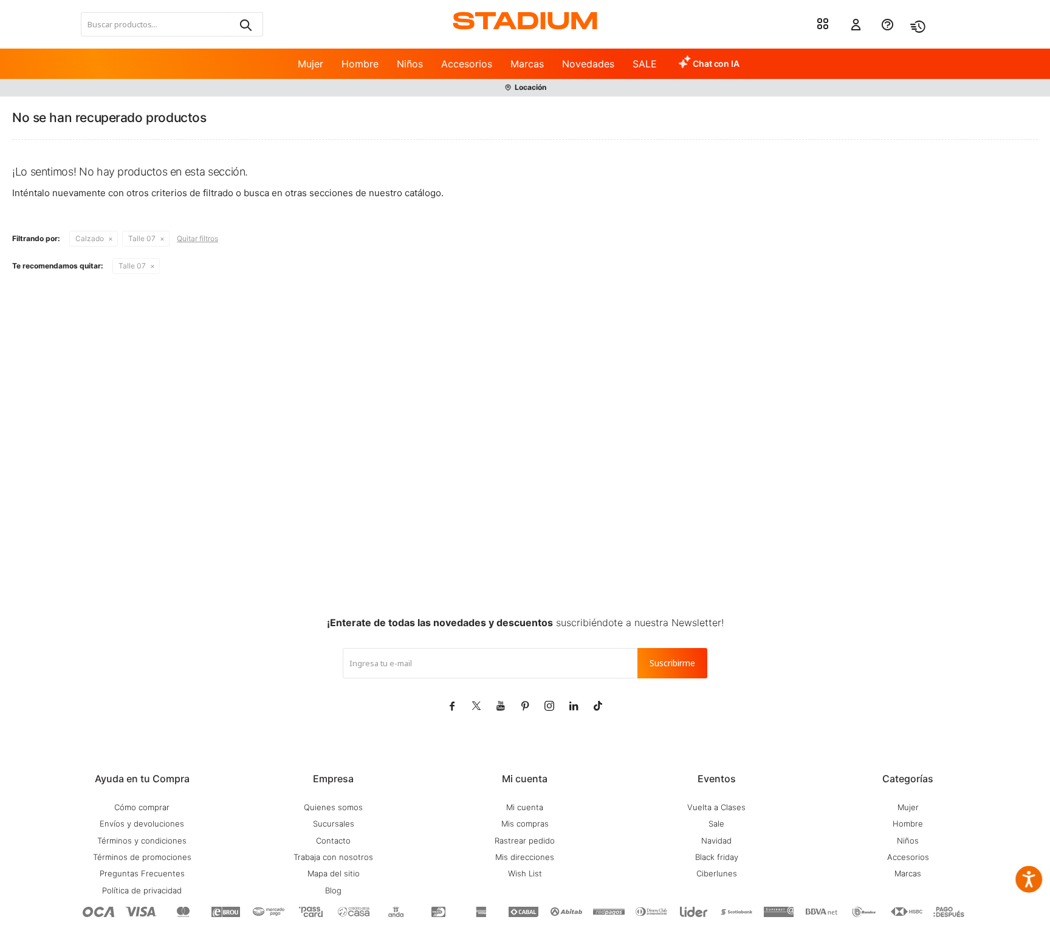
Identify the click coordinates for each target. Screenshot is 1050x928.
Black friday (716, 857)
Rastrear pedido (525, 840)
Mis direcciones (524, 857)
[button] (245, 24)
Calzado (89, 238)
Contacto (333, 840)
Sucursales (333, 823)
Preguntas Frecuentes (142, 873)
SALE (645, 64)
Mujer (310, 64)
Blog (333, 890)
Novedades (588, 64)
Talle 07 (142, 238)
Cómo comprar (142, 807)
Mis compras (525, 823)
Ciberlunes (716, 873)
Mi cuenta (524, 807)
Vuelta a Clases (716, 807)
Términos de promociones (142, 857)
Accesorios (466, 64)
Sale (716, 823)
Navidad (716, 840)
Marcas (527, 64)
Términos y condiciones (142, 840)
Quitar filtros (197, 238)
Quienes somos (333, 807)
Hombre (360, 64)
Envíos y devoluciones (142, 823)
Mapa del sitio (333, 873)
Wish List (525, 873)
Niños (410, 64)
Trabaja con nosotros (333, 857)
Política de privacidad (142, 890)
